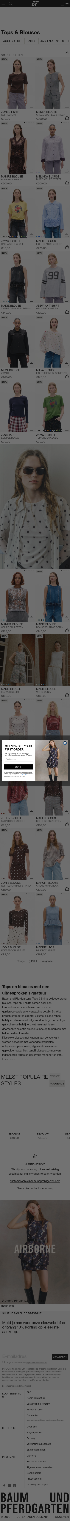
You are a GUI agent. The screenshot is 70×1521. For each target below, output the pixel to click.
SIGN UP (18, 767)
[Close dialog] (65, 743)
